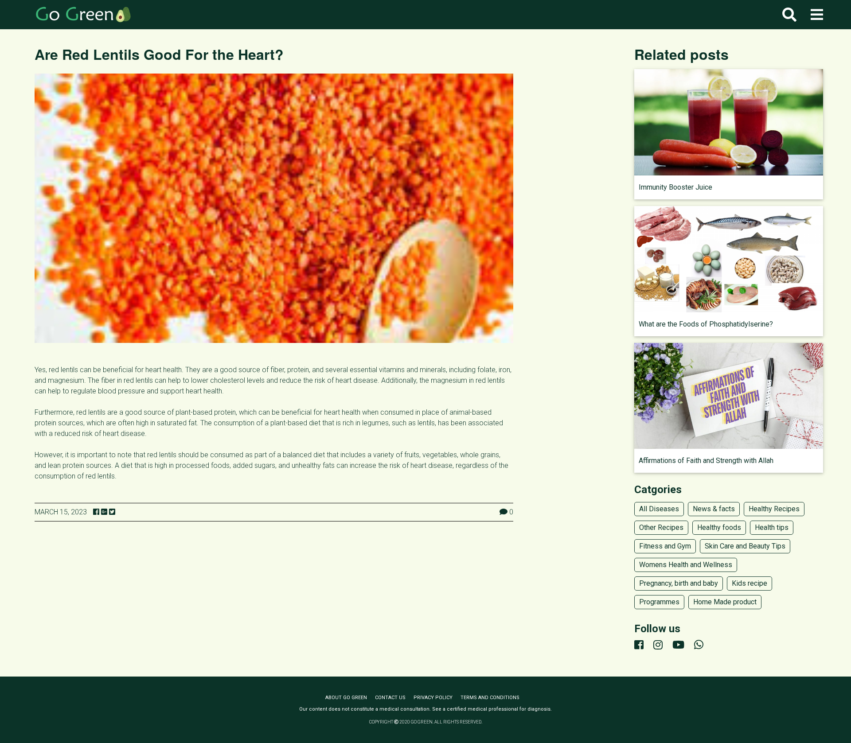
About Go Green (346, 697)
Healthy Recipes (774, 509)
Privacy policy (433, 697)
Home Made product (725, 602)
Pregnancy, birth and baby (678, 583)
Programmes (659, 602)
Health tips (772, 527)
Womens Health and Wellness (685, 564)
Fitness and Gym (665, 546)
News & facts (714, 509)
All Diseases (659, 509)
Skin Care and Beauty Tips (745, 546)
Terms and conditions (490, 697)
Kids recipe (749, 583)
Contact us (390, 697)
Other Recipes (661, 527)
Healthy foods (719, 527)
